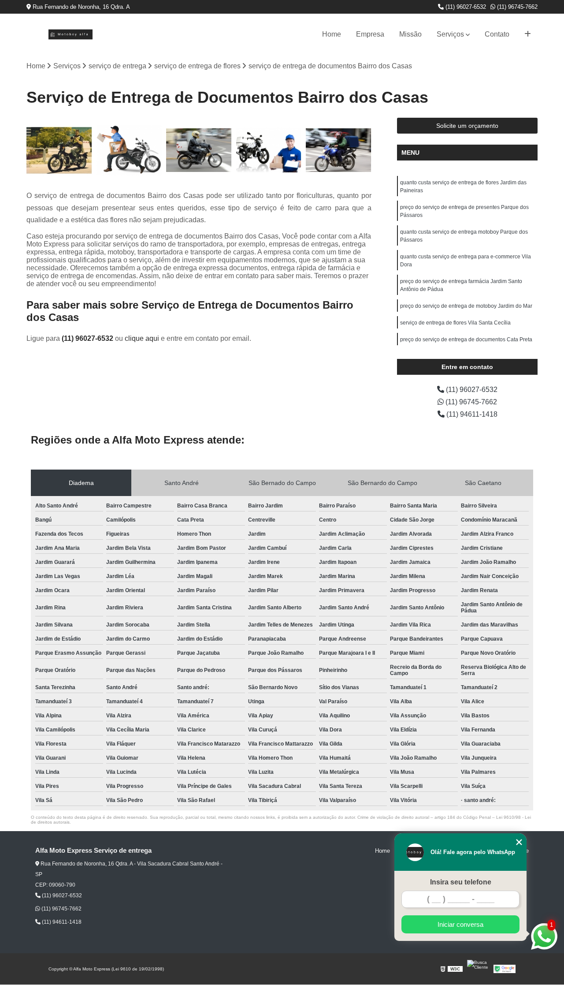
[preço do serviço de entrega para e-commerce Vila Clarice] (338, 150)
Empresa (370, 34)
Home (331, 34)
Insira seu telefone (460, 882)
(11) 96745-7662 (516, 7)
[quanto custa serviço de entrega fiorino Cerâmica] (199, 150)
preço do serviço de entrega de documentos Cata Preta (466, 339)
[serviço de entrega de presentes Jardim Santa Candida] (59, 150)
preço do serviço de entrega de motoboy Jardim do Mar (466, 306)
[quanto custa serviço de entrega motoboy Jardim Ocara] (129, 150)
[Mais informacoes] (528, 34)
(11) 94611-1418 (471, 414)
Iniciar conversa (460, 924)
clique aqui (142, 338)
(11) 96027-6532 (465, 7)
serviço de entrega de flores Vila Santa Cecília (455, 323)
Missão (410, 34)
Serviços (450, 34)
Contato (497, 34)
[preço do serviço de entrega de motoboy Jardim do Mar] (269, 150)
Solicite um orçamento (467, 125)
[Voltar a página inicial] (70, 34)
